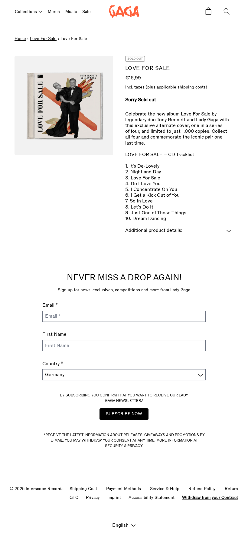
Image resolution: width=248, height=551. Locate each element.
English (120, 525)
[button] (179, 230)
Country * (52, 363)
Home (20, 39)
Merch (54, 12)
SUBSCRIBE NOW (124, 414)
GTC (74, 497)
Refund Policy (202, 489)
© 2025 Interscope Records (37, 489)
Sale (86, 12)
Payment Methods (123, 489)
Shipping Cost (83, 489)
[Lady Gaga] (124, 11)
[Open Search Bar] (227, 11)
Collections (26, 12)
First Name (54, 334)
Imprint (114, 497)
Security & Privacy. (124, 445)
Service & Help (164, 489)
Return (231, 489)
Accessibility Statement (152, 497)
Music (71, 12)
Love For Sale (43, 39)
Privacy (93, 497)
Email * (50, 305)
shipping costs (192, 87)
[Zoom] (64, 105)
